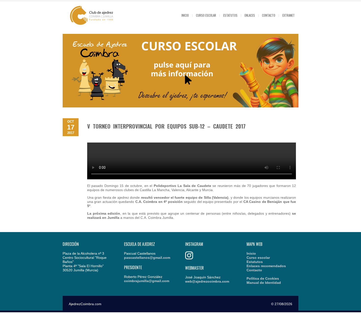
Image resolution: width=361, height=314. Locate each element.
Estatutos (230, 15)
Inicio (185, 15)
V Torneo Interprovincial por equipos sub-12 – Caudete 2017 (166, 126)
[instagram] (189, 258)
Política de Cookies (263, 278)
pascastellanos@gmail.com (147, 258)
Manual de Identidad (264, 283)
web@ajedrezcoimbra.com (207, 281)
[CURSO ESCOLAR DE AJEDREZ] (180, 106)
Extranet (288, 15)
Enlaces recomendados (266, 266)
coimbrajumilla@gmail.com (146, 281)
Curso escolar (206, 15)
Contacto (268, 15)
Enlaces (250, 15)
